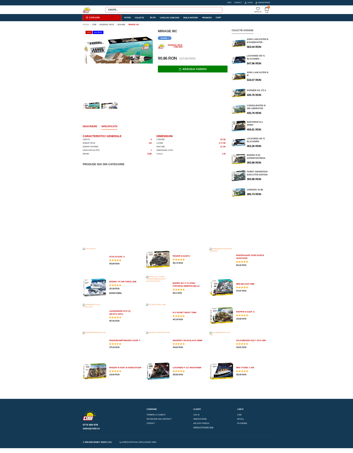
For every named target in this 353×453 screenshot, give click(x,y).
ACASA (127, 17)
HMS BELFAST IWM (245, 284)
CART (229, 3)
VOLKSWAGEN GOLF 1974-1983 (251, 340)
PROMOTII (207, 18)
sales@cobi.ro (91, 428)
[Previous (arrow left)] (90, 450)
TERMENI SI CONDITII (156, 415)
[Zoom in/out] (263, 449)
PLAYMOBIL (242, 423)
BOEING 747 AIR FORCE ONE (122, 282)
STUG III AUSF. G (117, 257)
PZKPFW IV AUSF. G (245, 312)
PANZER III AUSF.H (181, 256)
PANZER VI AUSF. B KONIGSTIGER (125, 367)
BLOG (153, 17)
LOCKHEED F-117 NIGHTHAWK (187, 367)
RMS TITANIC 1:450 (245, 367)
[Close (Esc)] (264, 449)
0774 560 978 (90, 425)
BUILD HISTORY (190, 18)
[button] (102, 18)
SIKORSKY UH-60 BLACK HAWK (187, 340)
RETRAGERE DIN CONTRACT (159, 419)
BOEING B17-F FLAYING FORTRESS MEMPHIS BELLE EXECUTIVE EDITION (186, 286)
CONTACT (238, 3)
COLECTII (139, 18)
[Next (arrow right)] (93, 450)
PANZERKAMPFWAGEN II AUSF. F (124, 340)
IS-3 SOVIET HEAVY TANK (184, 312)
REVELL (240, 419)
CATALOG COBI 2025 (169, 18)
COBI (239, 415)
